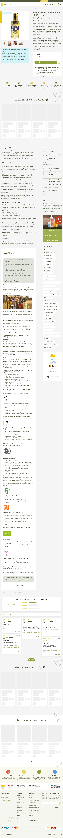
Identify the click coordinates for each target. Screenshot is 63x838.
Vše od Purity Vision (18, 585)
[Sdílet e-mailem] (45, 77)
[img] (6, 619)
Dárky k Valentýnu (20, 818)
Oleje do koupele (56, 294)
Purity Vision (51, 151)
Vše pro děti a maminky (48, 341)
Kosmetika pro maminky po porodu (51, 289)
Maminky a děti (19, 810)
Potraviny (18, 804)
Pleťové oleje (46, 300)
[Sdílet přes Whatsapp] (43, 77)
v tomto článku (18, 270)
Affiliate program (32, 802)
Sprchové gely (47, 333)
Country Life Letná (47, 261)
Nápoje (18, 805)
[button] (59, 62)
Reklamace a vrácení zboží (34, 800)
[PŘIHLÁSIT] (60, 803)
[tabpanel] (8, 121)
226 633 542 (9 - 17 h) (5, 795)
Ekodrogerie (19, 799)
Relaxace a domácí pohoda (49, 327)
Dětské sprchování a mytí (49, 276)
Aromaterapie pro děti (48, 255)
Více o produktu (36, 49)
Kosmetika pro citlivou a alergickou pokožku (50, 282)
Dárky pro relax (47, 270)
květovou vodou (24, 232)
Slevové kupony (32, 815)
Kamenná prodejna (32, 805)
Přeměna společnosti (33, 820)
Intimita (18, 809)
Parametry (47, 148)
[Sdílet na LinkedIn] (42, 77)
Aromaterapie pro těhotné (49, 258)
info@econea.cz (5, 797)
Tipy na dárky (55, 333)
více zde (56, 807)
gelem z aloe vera (12, 234)
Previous (2, 25)
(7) (44, 20)
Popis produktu (6, 148)
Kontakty (31, 818)
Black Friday (19, 817)
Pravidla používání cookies (34, 810)
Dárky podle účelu (47, 267)
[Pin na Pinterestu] (40, 77)
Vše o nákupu (31, 797)
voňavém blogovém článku (12, 281)
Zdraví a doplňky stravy (21, 802)
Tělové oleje (46, 338)
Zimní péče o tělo (47, 347)
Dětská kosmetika (47, 273)
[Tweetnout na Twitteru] (38, 77)
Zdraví (55, 344)
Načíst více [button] (31, 659)
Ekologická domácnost (48, 279)
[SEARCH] (47, 4)
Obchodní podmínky (33, 799)
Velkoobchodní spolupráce (34, 807)
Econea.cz (18, 58)
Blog (17, 814)
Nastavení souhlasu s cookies (34, 812)
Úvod (2, 8)
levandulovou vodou (12, 218)
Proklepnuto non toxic (7, 13)
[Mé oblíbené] (50, 4)
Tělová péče (56, 335)
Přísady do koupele (48, 324)
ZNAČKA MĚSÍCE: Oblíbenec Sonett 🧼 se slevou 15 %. (31, 1)
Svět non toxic (5, 53)
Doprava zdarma (32, 813)
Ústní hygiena (19, 807)
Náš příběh (31, 795)
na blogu (26, 577)
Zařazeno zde (47, 246)
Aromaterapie (47, 249)
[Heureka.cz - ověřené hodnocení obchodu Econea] (53, 363)
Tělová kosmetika (47, 335)
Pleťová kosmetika (47, 297)
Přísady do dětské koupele (49, 321)
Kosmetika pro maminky (49, 286)
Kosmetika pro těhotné (48, 291)
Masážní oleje (46, 294)
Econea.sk (31, 817)
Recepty (18, 815)
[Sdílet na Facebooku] (37, 77)
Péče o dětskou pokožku (48, 312)
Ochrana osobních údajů (33, 809)
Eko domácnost (19, 800)
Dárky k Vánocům (47, 264)
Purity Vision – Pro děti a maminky (50, 306)
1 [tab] (31, 761)
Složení (45, 201)
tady (9, 261)
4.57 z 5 (14, 604)
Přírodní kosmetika (48, 315)
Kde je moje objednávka (33, 804)
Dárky (18, 812)
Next (28, 25)
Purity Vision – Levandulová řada (50, 303)
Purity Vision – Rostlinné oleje (50, 309)
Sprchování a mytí (47, 330)
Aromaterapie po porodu (49, 252)
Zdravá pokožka (47, 344)
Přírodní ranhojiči (47, 318)
